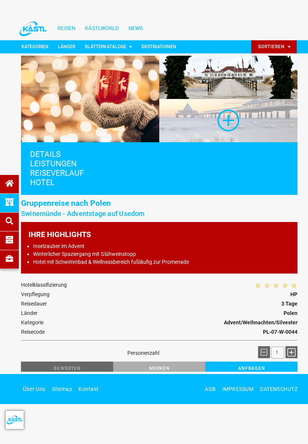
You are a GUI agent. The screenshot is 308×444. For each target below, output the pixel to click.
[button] (67, 368)
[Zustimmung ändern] (15, 420)
